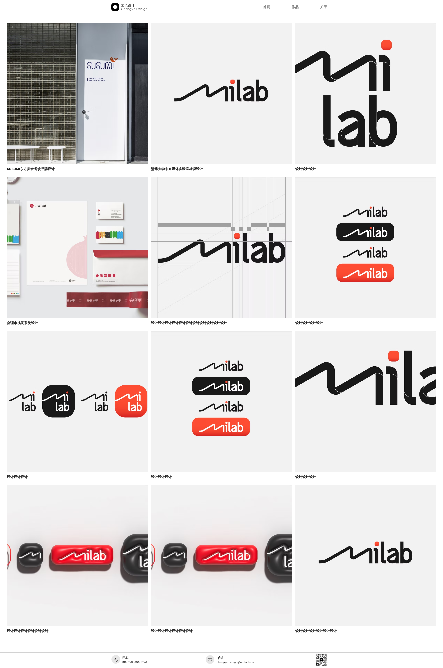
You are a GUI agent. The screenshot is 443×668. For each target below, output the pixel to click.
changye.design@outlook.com (236, 662)
